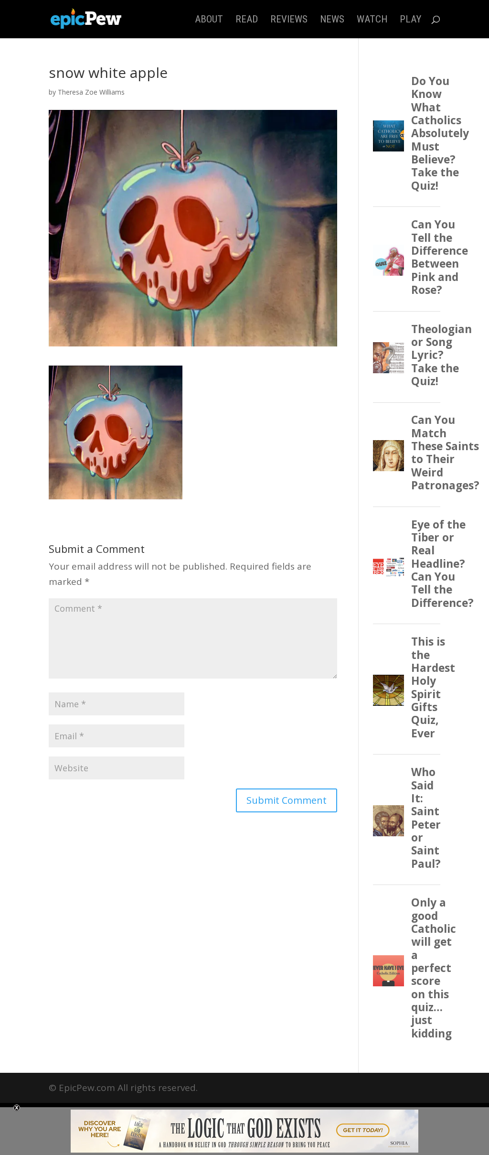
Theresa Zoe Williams (91, 92)
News (332, 20)
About (209, 20)
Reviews (289, 20)
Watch (372, 20)
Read (246, 20)
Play (410, 20)
